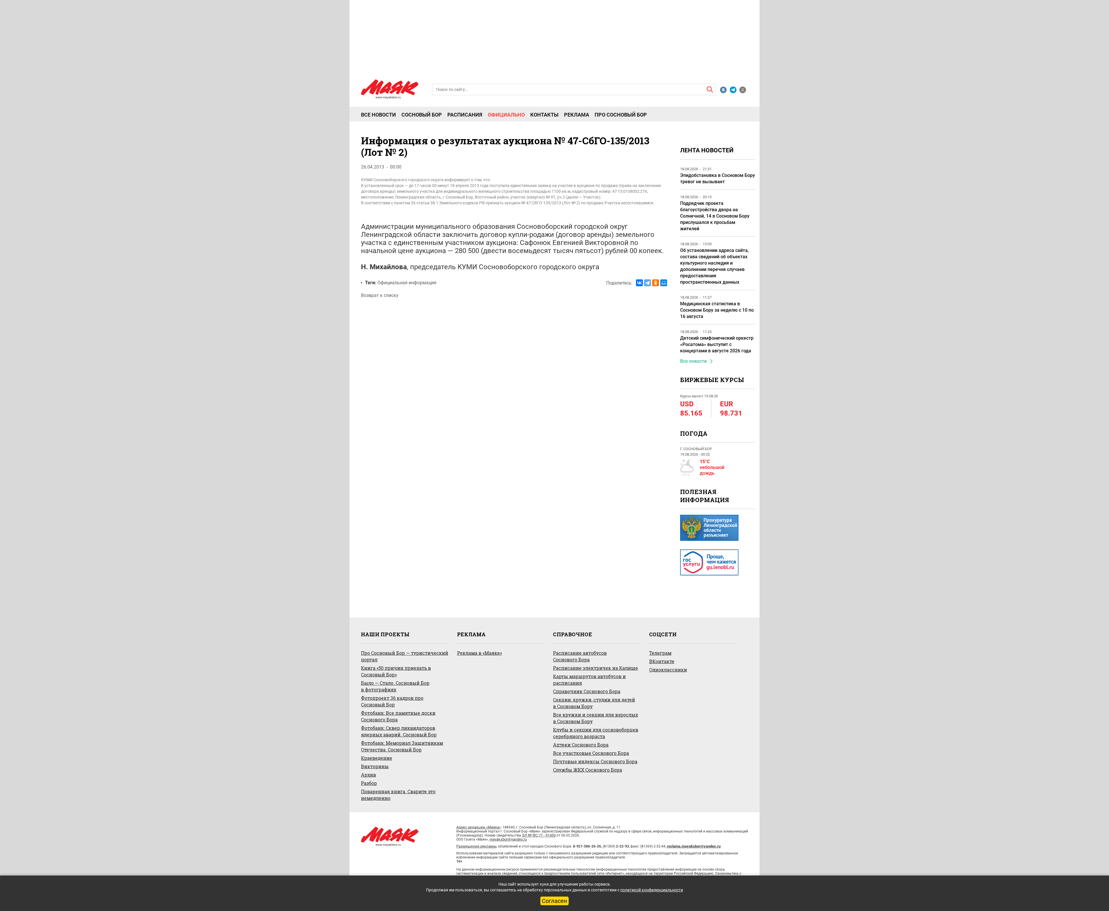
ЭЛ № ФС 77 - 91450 (539, 835)
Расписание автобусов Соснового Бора (580, 656)
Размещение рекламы (476, 846)
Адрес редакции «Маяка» (478, 827)
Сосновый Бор (421, 115)
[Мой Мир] (663, 282)
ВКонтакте (661, 661)
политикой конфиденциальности (651, 890)
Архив (368, 775)
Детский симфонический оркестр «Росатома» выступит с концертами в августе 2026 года (716, 344)
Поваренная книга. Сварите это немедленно (398, 794)
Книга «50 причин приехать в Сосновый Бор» (396, 671)
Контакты (544, 115)
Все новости (378, 115)
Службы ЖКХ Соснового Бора (587, 770)
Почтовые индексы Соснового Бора (595, 761)
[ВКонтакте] (639, 282)
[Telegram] (647, 282)
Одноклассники (668, 670)
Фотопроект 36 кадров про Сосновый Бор (392, 701)
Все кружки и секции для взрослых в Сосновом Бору (595, 718)
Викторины (375, 766)
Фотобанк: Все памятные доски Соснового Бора (398, 716)
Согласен (554, 900)
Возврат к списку (380, 295)
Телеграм (660, 653)
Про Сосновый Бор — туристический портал (404, 656)
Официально (506, 115)
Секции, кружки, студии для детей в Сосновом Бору (594, 703)
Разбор (369, 783)
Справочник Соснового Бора (586, 691)
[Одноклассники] (655, 282)
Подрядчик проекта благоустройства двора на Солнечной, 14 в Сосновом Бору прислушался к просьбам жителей (714, 216)
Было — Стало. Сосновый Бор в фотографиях (395, 686)
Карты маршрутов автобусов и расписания (589, 679)
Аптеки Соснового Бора (581, 745)
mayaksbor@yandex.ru (508, 839)
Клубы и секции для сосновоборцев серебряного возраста (595, 733)
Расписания (464, 115)
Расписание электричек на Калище (595, 668)
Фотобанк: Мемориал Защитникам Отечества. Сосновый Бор (402, 746)
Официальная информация (406, 282)
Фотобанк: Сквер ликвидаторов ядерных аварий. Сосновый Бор (399, 731)
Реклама (576, 115)
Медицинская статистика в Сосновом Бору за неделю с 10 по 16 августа (717, 310)
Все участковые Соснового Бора (591, 753)
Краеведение (376, 758)
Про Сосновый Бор (621, 115)
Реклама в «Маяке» (479, 653)
